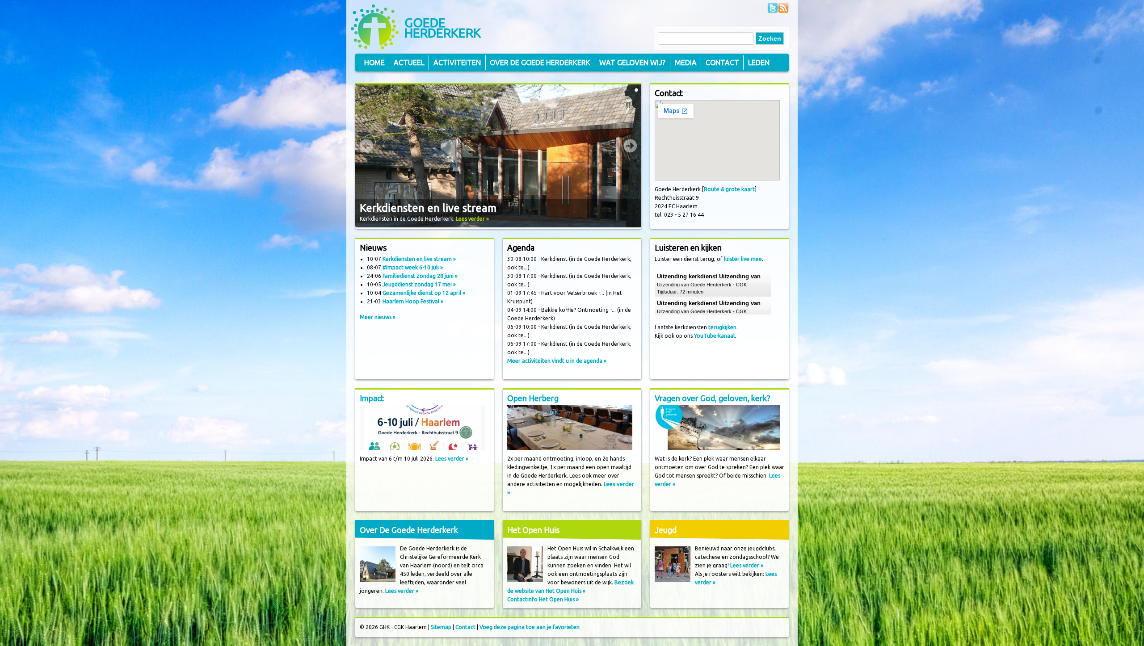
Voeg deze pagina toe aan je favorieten (529, 627)
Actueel (409, 63)
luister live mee (743, 259)
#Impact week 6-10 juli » (413, 267)
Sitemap (441, 627)
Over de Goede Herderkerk (540, 63)
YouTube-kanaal (714, 336)
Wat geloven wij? (632, 63)
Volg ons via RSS (783, 8)
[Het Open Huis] (525, 580)
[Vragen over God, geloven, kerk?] (717, 448)
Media (686, 63)
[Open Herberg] (569, 448)
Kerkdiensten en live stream (428, 208)
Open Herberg (533, 398)
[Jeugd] (672, 580)
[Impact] (422, 448)
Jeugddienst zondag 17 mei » (419, 284)
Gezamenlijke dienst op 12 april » (424, 293)
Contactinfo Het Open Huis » (543, 599)
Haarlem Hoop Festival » (413, 301)
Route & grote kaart (729, 189)
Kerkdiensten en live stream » (419, 259)
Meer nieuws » (377, 317)
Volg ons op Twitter (772, 8)
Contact (722, 63)
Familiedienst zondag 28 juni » (420, 276)
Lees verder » (472, 219)
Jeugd (666, 529)
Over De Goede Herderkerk (409, 529)
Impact (372, 398)
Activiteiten (457, 63)
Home (374, 63)
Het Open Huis (533, 529)
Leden (759, 63)
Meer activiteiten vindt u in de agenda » (556, 361)
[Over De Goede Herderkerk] (377, 580)
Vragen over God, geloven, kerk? (712, 398)
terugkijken (722, 327)
